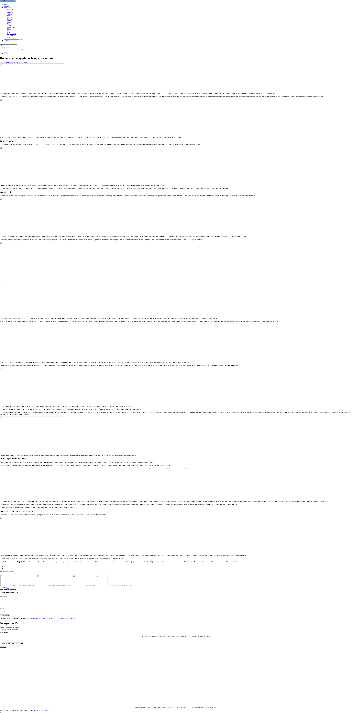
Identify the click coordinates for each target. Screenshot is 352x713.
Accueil (6, 4)
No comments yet (5, 587)
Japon (9, 25)
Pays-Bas (10, 30)
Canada (9, 14)
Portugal (9, 32)
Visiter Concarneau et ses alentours (10, 627)
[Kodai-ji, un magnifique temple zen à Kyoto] (32, 90)
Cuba (8, 15)
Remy (27, 62)
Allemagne (10, 9)
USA (8, 37)
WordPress (46, 710)
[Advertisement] (7, 677)
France (9, 20)
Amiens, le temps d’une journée (9, 629)
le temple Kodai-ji (38, 144)
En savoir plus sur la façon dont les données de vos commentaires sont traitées (52, 618)
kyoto (10, 589)
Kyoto (5, 53)
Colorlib (32, 710)
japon (1, 589)
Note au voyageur (5, 47)
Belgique (10, 12)
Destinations (7, 7)
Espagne (9, 19)
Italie (8, 24)
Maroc (9, 29)
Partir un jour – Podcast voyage (13, 39)
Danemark (10, 17)
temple (14, 589)
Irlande (9, 22)
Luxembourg (11, 27)
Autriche (9, 11)
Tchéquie (10, 35)
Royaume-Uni (11, 34)
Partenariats (7, 40)
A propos (6, 6)
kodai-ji (6, 589)
